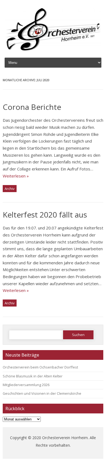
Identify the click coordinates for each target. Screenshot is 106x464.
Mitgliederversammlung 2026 (26, 384)
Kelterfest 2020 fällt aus (45, 214)
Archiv (10, 188)
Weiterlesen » (16, 176)
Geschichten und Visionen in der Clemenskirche (42, 393)
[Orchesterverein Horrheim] (53, 49)
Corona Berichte (32, 107)
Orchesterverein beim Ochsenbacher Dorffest (40, 367)
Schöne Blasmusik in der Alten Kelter (33, 376)
